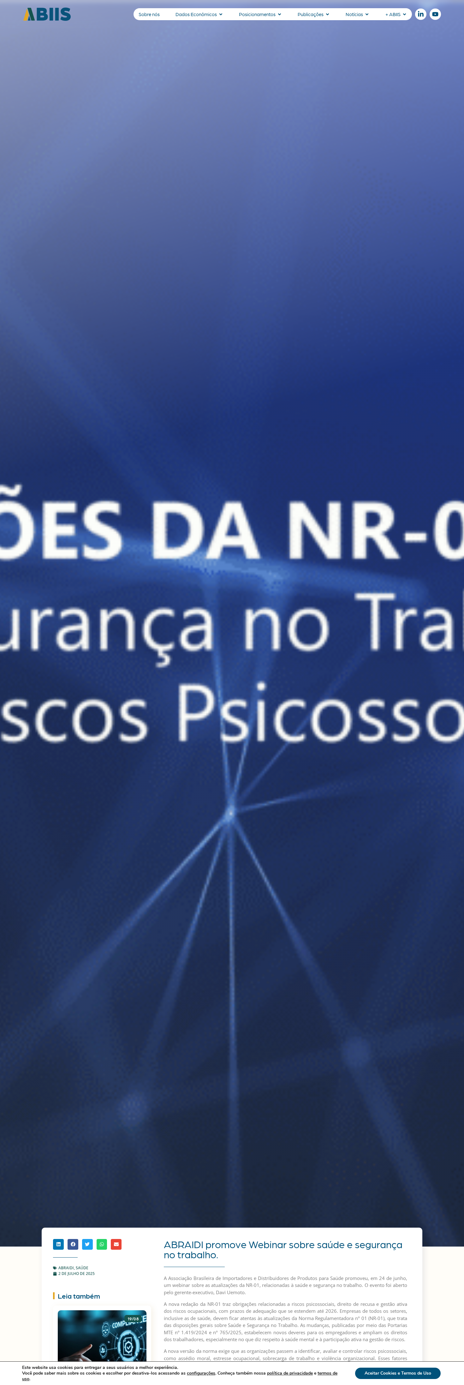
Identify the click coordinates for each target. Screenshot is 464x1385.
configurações (201, 1373)
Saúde (82, 1268)
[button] (58, 1244)
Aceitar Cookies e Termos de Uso (398, 1373)
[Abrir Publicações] (327, 14)
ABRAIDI (66, 1268)
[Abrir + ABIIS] (404, 14)
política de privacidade (290, 1373)
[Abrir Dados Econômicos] (220, 14)
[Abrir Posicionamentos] (279, 14)
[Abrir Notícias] (367, 14)
